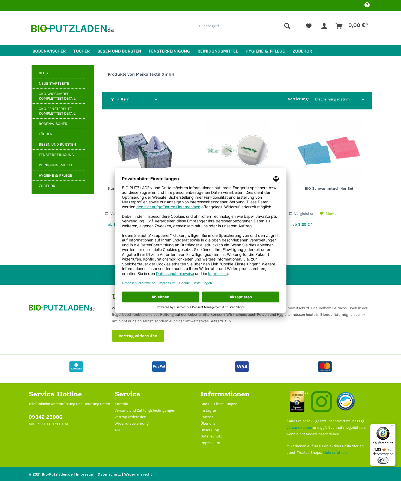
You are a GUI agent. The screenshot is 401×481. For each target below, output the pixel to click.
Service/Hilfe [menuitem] (366, 5)
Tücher (46, 134)
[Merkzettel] (308, 26)
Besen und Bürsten (57, 144)
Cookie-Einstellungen (218, 404)
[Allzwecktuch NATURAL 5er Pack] (237, 150)
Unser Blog (209, 430)
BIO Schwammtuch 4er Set (329, 188)
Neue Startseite (54, 83)
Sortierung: (298, 99)
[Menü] (392, 427)
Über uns (208, 423)
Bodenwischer (53, 123)
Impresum (85, 474)
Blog (43, 73)
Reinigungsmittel (56, 165)
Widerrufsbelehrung (132, 423)
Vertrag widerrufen (138, 335)
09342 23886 (45, 417)
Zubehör (47, 185)
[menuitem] (245, 26)
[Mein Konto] (324, 26)
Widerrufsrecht (138, 474)
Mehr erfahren (335, 452)
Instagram (209, 410)
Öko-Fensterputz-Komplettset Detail (57, 111)
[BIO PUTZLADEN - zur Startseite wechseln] (72, 31)
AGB (118, 430)
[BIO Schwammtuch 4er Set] (329, 150)
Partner (206, 417)
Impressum (210, 442)
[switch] (383, 460)
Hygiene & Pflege (55, 175)
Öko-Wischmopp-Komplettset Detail (57, 96)
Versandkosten (299, 427)
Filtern (123, 99)
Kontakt (121, 404)
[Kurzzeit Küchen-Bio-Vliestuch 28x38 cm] (145, 150)
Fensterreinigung (56, 154)
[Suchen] (287, 26)
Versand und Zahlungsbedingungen (145, 410)
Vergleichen (304, 213)
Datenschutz (211, 436)
